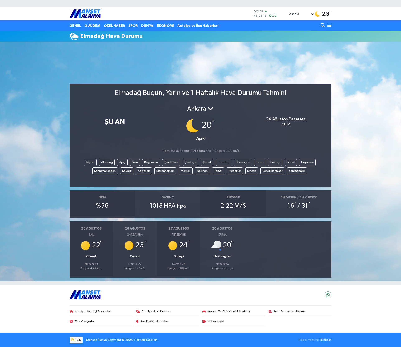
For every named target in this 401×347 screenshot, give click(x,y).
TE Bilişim (325, 339)
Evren (259, 162)
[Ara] (323, 25)
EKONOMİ (165, 25)
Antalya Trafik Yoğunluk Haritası (228, 311)
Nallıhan (202, 170)
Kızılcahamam (165, 170)
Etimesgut (243, 162)
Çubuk (207, 162)
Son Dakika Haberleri (154, 321)
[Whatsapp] (328, 294)
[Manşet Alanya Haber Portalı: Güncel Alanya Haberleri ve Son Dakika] (85, 13)
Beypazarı (151, 162)
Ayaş (122, 162)
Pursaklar (235, 170)
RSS (78, 339)
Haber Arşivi (216, 321)
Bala (135, 162)
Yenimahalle (297, 170)
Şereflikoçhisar (273, 170)
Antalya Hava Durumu (156, 311)
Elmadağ (223, 162)
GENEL (75, 25)
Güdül (291, 162)
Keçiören (144, 170)
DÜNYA (147, 25)
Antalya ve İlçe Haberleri (197, 25)
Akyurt (90, 162)
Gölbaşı (275, 162)
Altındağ (107, 162)
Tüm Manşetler (84, 321)
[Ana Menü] (329, 25)
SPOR (133, 25)
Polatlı (218, 170)
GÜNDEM (92, 25)
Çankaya (190, 162)
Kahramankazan (105, 170)
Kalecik (127, 170)
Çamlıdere (171, 162)
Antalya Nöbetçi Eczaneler (93, 311)
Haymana (307, 162)
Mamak (185, 170)
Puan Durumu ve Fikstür (289, 311)
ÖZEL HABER (114, 25)
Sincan (251, 170)
